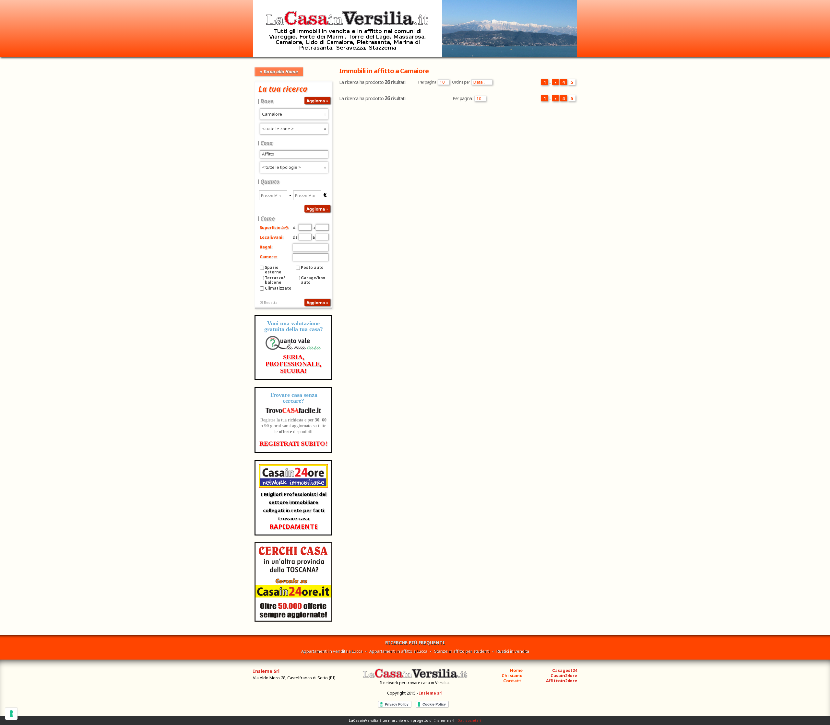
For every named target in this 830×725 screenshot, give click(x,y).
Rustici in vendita (512, 651)
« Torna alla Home (278, 71)
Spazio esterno (273, 270)
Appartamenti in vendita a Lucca (331, 651)
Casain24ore (564, 675)
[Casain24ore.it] (293, 620)
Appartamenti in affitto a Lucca (398, 651)
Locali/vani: (272, 237)
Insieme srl (431, 693)
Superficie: (274, 227)
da (296, 227)
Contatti (513, 681)
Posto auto (312, 267)
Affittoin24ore (561, 681)
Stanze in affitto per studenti (462, 651)
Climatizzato (278, 288)
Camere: (268, 256)
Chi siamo (512, 675)
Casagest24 (564, 670)
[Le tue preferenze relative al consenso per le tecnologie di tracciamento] (11, 714)
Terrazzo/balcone (275, 280)
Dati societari (469, 720)
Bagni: (266, 247)
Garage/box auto (313, 280)
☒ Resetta (269, 302)
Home (516, 670)
